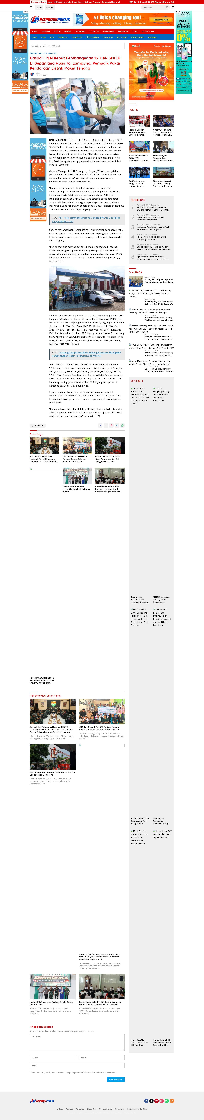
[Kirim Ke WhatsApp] (122, 425)
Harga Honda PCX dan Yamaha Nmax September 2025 (162, 1042)
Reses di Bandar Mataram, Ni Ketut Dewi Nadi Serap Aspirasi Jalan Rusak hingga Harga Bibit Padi (138, 132)
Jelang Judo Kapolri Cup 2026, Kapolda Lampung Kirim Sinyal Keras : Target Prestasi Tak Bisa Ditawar (159, 280)
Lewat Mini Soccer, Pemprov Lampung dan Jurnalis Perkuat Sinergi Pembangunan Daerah (159, 370)
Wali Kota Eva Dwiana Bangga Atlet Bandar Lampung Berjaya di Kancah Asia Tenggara (159, 318)
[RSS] (172, 1101)
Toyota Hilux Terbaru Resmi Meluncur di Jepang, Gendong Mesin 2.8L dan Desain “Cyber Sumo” (140, 599)
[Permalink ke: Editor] (32, 74)
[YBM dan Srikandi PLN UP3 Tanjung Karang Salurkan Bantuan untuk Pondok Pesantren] (77, 445)
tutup (26, 12)
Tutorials (80, 1109)
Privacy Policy (105, 1109)
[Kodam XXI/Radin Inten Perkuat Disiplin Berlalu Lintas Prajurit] (77, 476)
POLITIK (57, 31)
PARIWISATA (123, 31)
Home (39, 7)
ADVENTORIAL (148, 31)
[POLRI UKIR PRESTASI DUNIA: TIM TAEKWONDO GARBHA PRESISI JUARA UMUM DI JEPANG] (139, 147)
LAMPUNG (45, 31)
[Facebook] (146, 1101)
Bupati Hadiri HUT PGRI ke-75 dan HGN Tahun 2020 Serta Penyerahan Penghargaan (153, 248)
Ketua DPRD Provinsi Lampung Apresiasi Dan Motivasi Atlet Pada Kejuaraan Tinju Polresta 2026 (159, 354)
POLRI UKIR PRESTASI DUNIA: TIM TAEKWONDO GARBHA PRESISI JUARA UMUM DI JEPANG (139, 158)
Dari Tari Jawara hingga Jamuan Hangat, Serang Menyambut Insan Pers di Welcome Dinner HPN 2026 (139, 183)
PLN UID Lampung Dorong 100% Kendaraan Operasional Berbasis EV (161, 599)
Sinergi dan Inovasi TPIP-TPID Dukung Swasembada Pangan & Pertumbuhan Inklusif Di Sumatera (163, 183)
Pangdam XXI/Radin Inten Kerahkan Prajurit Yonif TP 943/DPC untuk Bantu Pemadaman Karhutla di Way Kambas (43, 680)
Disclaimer (119, 1109)
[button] (167, 7)
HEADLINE (52, 53)
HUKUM (67, 31)
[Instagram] (161, 1101)
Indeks (60, 1109)
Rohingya (152, 37)
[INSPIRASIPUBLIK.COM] (50, 19)
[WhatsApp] (167, 1101)
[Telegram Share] (117, 425)
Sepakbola (77, 37)
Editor (38, 73)
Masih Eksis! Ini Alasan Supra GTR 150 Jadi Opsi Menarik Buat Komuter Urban (139, 1042)
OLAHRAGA (80, 31)
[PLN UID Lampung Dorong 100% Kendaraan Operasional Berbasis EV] (162, 490)
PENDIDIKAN (108, 31)
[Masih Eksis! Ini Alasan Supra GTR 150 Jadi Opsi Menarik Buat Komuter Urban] (140, 933)
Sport (43, 37)
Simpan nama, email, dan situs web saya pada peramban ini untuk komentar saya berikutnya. (74, 1072)
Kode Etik (91, 1109)
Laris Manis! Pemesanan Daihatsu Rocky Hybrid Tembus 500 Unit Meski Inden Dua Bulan (162, 821)
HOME (34, 31)
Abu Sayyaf (122, 37)
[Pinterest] (156, 1101)
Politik (34, 37)
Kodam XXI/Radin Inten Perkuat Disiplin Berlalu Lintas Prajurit (76, 489)
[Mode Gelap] (172, 7)
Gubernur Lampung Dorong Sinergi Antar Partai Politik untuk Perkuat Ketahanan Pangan (163, 132)
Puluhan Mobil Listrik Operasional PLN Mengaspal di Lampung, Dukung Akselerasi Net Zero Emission (140, 821)
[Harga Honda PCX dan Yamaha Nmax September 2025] (162, 933)
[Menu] (32, 7)
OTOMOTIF (94, 31)
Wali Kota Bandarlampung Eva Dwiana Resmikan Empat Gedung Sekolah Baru (152, 208)
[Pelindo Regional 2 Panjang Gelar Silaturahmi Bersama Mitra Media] (163, 147)
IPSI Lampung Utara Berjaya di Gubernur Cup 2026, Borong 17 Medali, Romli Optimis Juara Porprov (159, 302)
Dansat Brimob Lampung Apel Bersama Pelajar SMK (151, 218)
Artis (52, 37)
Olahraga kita (92, 37)
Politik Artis (108, 37)
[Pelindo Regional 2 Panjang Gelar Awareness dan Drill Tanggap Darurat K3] (110, 445)
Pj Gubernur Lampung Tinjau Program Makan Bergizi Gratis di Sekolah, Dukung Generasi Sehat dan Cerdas (154, 257)
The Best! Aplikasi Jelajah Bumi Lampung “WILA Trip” (151, 238)
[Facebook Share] (100, 425)
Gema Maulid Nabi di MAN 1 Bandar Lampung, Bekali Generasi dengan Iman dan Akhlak (107, 489)
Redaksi (49, 7)
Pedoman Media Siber (137, 1109)
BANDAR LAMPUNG (38, 53)
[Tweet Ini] (106, 425)
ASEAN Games (137, 37)
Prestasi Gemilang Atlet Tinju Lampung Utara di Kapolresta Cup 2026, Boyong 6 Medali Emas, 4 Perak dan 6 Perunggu (159, 337)
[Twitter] (151, 1101)
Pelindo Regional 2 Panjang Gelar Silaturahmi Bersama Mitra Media (163, 158)
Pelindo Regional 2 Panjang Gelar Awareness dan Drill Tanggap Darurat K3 (107, 459)
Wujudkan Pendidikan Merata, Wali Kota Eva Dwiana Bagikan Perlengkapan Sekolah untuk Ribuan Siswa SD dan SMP (154, 228)
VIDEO (135, 31)
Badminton (63, 37)
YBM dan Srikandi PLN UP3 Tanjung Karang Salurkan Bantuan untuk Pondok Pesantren (123, 2)
